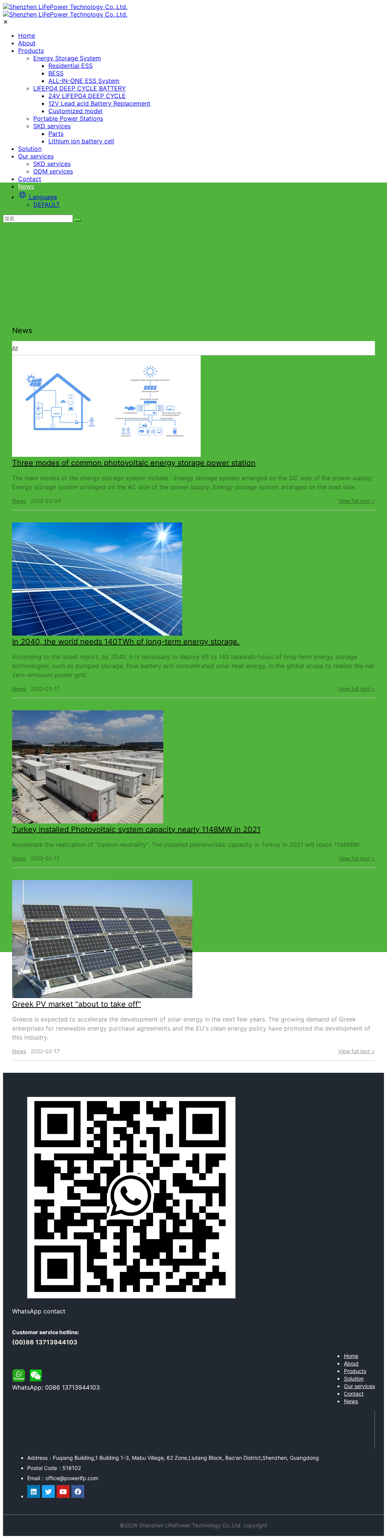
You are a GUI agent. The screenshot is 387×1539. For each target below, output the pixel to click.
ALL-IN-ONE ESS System (83, 80)
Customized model (75, 111)
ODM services (53, 171)
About (27, 43)
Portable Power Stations (68, 118)
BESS (55, 73)
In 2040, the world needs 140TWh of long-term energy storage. (126, 641)
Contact (29, 179)
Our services (36, 156)
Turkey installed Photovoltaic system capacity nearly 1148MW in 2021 (136, 829)
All (15, 348)
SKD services (52, 126)
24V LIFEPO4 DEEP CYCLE (87, 96)
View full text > (356, 501)
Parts (55, 133)
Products (31, 50)
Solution (30, 148)
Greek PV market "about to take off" (76, 1004)
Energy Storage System (67, 58)
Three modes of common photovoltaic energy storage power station (133, 462)
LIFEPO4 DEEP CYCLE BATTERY (79, 88)
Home (26, 35)
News (26, 186)
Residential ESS (70, 65)
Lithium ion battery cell (81, 141)
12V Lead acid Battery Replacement (99, 103)
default (46, 204)
